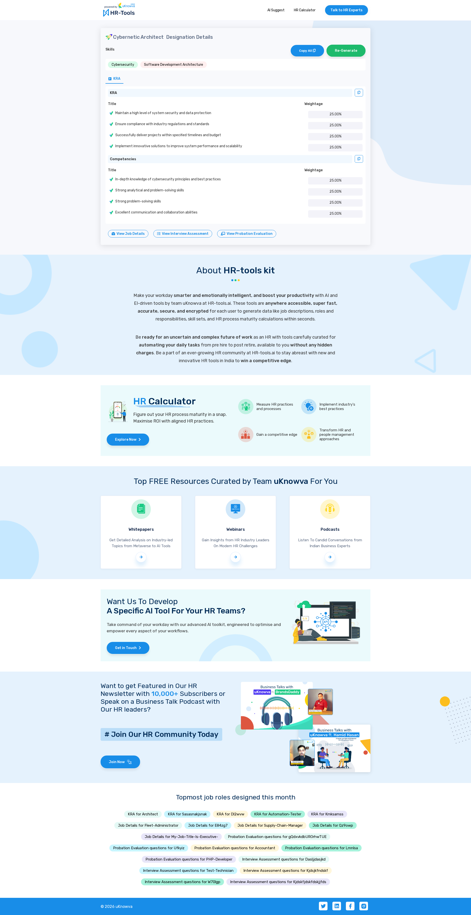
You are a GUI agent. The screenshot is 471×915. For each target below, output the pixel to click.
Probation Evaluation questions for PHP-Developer (188, 859)
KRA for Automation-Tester (277, 814)
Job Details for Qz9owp (333, 825)
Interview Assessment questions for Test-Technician (188, 870)
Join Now (118, 762)
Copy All (306, 51)
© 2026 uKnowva (116, 906)
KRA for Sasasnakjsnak (187, 814)
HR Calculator (304, 10)
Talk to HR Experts (346, 10)
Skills (110, 49)
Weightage (313, 104)
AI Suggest (276, 10)
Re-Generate (346, 51)
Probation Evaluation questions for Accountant (234, 848)
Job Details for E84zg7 (208, 825)
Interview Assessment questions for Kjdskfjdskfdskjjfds (278, 882)
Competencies (123, 159)
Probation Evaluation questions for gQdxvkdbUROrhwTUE (277, 837)
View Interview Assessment (184, 234)
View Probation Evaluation (249, 234)
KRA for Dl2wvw (230, 814)
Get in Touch (127, 648)
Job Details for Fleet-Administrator (148, 825)
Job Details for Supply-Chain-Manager (270, 825)
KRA (113, 93)
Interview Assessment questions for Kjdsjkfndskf (285, 870)
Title (112, 104)
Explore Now (127, 440)
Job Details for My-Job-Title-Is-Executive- (181, 837)
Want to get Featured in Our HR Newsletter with (149, 690)
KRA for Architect (143, 814)
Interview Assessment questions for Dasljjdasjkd (284, 859)
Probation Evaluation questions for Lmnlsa (321, 848)
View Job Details (130, 234)
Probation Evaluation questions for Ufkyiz (148, 848)
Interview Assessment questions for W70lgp (182, 882)
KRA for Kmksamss (327, 814)
